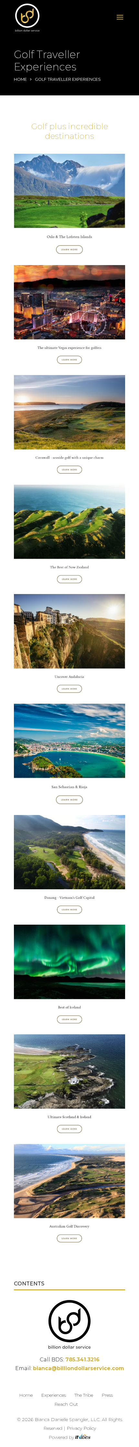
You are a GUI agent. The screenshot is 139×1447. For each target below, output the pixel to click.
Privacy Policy (81, 1428)
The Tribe (83, 1395)
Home (20, 79)
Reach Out (66, 1404)
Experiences (53, 1395)
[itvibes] (83, 1437)
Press (107, 1395)
